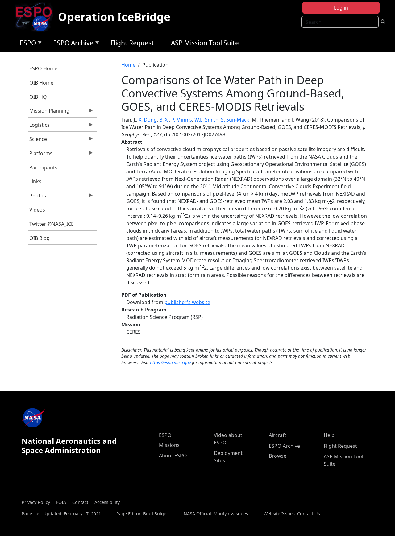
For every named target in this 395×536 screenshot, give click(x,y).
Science (37, 141)
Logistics (39, 126)
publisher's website (187, 302)
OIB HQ (38, 96)
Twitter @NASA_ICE (51, 224)
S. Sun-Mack (235, 119)
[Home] (36, 17)
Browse (277, 455)
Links (35, 181)
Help (329, 435)
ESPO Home (43, 68)
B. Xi (164, 119)
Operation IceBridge (114, 16)
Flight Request (132, 43)
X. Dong (148, 119)
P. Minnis (181, 119)
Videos (37, 209)
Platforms (40, 155)
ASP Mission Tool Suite (205, 43)
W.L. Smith (206, 119)
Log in (341, 7)
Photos (37, 197)
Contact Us (308, 514)
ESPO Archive (72, 44)
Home (128, 64)
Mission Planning (48, 112)
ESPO (26, 44)
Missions (169, 445)
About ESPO (173, 455)
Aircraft (277, 435)
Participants (43, 167)
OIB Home (41, 82)
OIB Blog (39, 238)
